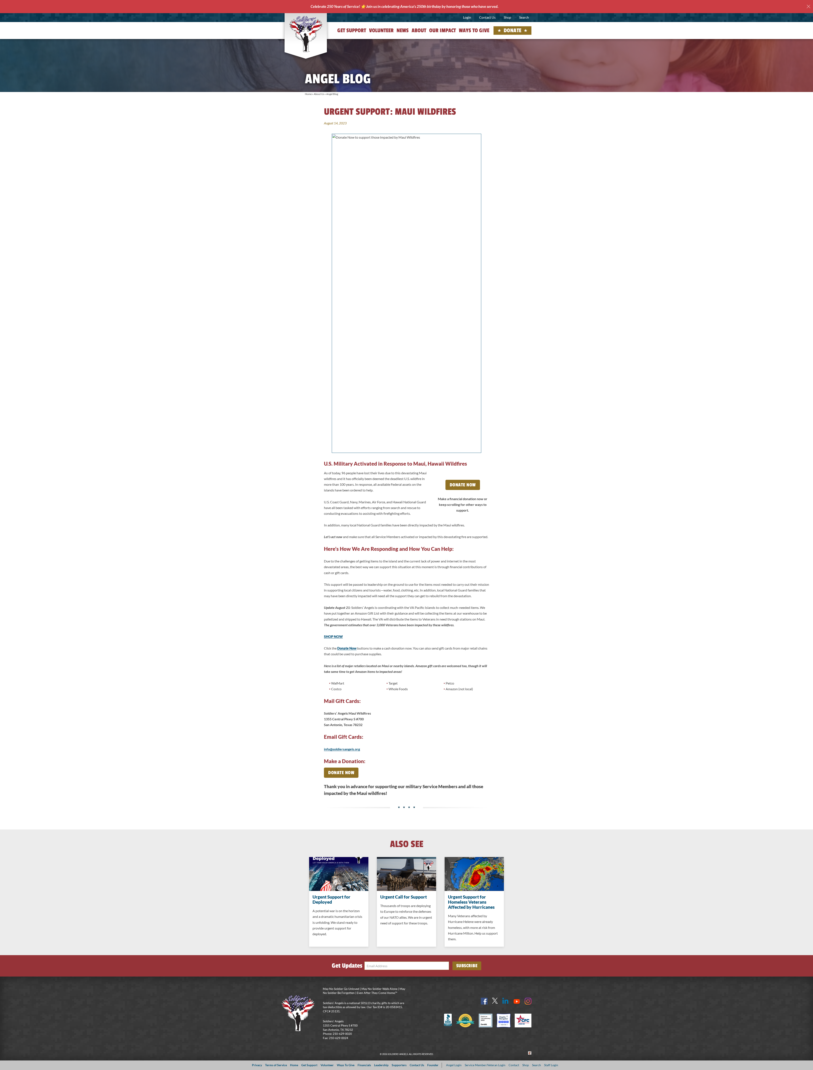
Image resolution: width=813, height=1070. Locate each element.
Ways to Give (474, 30)
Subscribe (467, 965)
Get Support (351, 30)
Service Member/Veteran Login (485, 1065)
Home (308, 94)
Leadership (381, 1065)
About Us (319, 94)
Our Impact (442, 30)
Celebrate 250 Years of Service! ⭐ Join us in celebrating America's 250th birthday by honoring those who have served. (404, 6)
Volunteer (381, 30)
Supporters (399, 1065)
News (403, 30)
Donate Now (463, 485)
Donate (512, 30)
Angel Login (454, 1065)
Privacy (257, 1065)
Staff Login (551, 1065)
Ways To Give (345, 1065)
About (419, 30)
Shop (507, 17)
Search (524, 17)
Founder (432, 1065)
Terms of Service (276, 1065)
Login (467, 17)
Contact (514, 1065)
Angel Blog (332, 94)
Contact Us (487, 17)
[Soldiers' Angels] (305, 34)
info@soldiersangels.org (342, 749)
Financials (364, 1065)
